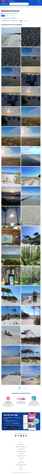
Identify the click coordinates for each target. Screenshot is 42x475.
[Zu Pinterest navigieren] (23, 436)
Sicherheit (21, 467)
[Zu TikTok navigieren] (21, 436)
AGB (21, 460)
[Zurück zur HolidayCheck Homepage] (4, 4)
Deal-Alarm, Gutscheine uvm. (21, 446)
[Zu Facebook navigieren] (16, 436)
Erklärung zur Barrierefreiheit (21, 464)
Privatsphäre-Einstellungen (21, 455)
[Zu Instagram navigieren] (18, 436)
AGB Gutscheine (21, 462)
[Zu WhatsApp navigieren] (26, 436)
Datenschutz (21, 453)
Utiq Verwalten (21, 458)
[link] (38, 4)
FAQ (21, 442)
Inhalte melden (21, 444)
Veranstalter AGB (21, 449)
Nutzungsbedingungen (21, 451)
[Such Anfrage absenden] (27, 4)
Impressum (21, 469)
